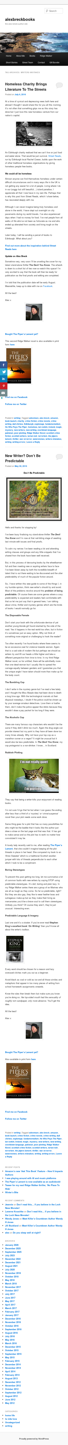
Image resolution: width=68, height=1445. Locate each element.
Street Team (27, 62)
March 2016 (11, 1343)
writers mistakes (53, 438)
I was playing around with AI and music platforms (30, 1178)
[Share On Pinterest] (3, 385)
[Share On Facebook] (3, 364)
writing (17, 417)
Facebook (47, 286)
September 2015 (13, 1353)
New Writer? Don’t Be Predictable (23, 458)
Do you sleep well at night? (27, 1232)
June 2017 (10, 1297)
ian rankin (43, 426)
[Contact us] (3, 392)
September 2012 (13, 1392)
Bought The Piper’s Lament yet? (21, 334)
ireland (52, 426)
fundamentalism (52, 423)
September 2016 (13, 1329)
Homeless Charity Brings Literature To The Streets (26, 86)
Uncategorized (12, 1422)
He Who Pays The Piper (16, 426)
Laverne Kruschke (14, 1211)
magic (59, 426)
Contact (41, 62)
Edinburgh (29, 423)
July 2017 (10, 1294)
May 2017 (10, 1301)
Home (8, 55)
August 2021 (11, 1265)
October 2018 (11, 1276)
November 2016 (13, 1322)
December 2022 (13, 1258)
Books (32, 55)
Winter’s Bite (11, 1192)
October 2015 (11, 1350)
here (12, 344)
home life (10, 1415)
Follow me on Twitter (16, 404)
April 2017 (10, 1304)
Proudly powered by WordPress (34, 1438)
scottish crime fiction (21, 1147)
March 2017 (11, 1308)
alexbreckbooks (20, 19)
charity (20, 420)
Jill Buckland (11, 1225)
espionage (39, 423)
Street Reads (54, 155)
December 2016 (13, 1318)
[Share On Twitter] (3, 371)
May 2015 (10, 1357)
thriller (16, 438)
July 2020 (10, 1269)
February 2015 (12, 1360)
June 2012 (10, 1399)
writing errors (18, 441)
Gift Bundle (54, 62)
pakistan (9, 432)
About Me (20, 55)
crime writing (49, 1135)
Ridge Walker (46, 55)
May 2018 (10, 1280)
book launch (11, 420)
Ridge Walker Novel (36, 432)
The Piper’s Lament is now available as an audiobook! (33, 1181)
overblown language (46, 429)
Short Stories (11, 62)
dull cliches (17, 423)
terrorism (42, 435)
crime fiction (31, 420)
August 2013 (11, 1378)
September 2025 (13, 1251)
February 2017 (12, 1311)
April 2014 (10, 1371)
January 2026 (11, 1244)
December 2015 (13, 1346)
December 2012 (13, 1382)
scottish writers (19, 435)
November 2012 (13, 1385)
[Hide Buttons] (1, 398)
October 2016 (11, 1325)
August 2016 (11, 1332)
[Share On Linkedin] (3, 378)
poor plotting (20, 432)
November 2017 (13, 1287)
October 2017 (11, 1290)
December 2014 (13, 1364)
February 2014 (12, 1374)
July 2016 (10, 1336)
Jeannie (9, 1204)
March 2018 (11, 1283)
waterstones (39, 438)
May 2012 (10, 1403)
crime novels (44, 420)
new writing (31, 429)
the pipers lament (23, 1150)
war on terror (26, 438)
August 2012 (11, 1396)
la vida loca (11, 1418)
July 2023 (10, 1255)
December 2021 (13, 1262)
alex (7, 1232)
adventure (34, 417)
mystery (9, 429)
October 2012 (11, 1389)
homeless (32, 426)
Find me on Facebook (16, 397)
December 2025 (13, 1248)
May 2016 (10, 1339)
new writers (19, 429)
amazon (54, 417)
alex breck (45, 417)
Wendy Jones (12, 1218)
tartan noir (32, 435)
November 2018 (13, 1273)
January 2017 (11, 1315)
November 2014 (13, 1367)
